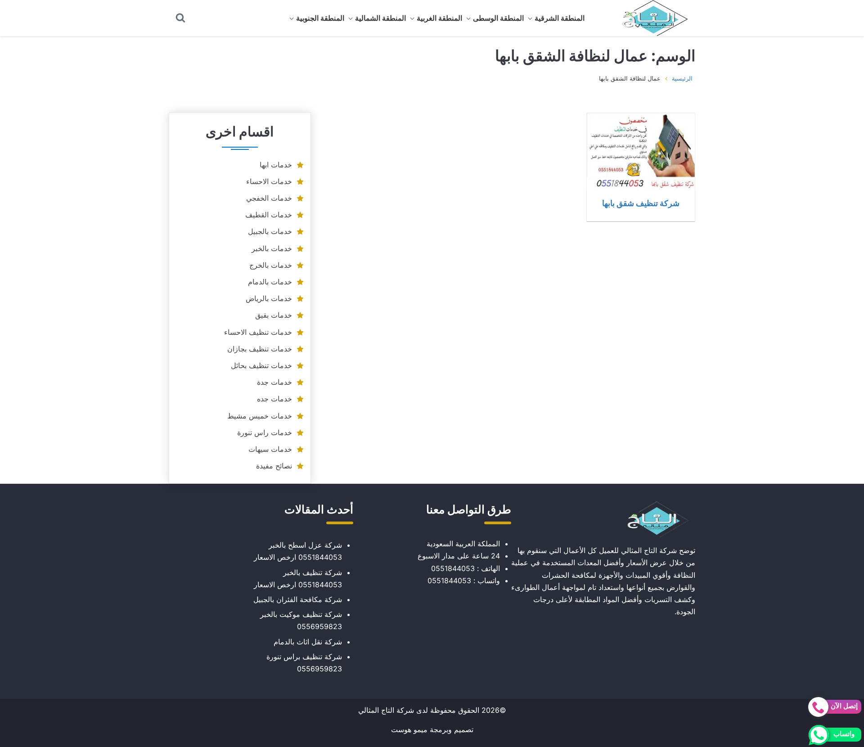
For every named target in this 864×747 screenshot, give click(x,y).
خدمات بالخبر (272, 248)
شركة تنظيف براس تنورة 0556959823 (304, 662)
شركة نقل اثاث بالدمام (308, 641)
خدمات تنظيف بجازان (259, 348)
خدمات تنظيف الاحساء (258, 332)
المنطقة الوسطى (498, 18)
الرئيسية (682, 78)
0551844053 (453, 568)
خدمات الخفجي (269, 198)
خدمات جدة (274, 382)
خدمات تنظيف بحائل (261, 365)
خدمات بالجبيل (270, 231)
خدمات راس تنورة (264, 432)
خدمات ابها (276, 164)
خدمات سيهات (270, 449)
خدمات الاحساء (269, 181)
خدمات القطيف (268, 214)
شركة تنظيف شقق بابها (641, 203)
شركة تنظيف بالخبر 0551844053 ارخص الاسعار (298, 578)
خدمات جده (274, 398)
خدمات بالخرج (270, 265)
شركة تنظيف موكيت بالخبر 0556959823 (301, 620)
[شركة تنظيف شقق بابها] (641, 151)
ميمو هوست (409, 729)
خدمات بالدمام (270, 281)
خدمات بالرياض (269, 298)
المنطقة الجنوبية (320, 18)
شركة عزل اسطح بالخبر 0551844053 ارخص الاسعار (298, 551)
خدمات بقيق (273, 315)
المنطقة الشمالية (380, 18)
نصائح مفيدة (274, 465)
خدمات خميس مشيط (259, 415)
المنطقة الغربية (439, 18)
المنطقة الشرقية (560, 18)
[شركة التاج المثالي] (650, 18)
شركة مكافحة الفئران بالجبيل (297, 599)
